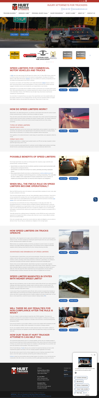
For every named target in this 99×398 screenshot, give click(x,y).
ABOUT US (81, 13)
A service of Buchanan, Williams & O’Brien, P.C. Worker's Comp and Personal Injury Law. (31, 396)
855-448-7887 (69, 371)
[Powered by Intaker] (88, 395)
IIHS (45, 295)
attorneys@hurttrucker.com (80, 9)
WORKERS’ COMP (24, 13)
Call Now (14, 34)
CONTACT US (91, 13)
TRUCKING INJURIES (9, 13)
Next (90, 55)
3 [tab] (51, 62)
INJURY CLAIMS (70, 13)
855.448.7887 (66, 9)
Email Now (24, 34)
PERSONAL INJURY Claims (40, 13)
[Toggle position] (92, 355)
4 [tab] (53, 62)
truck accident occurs (46, 173)
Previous (9, 55)
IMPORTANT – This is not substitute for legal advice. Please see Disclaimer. (28, 394)
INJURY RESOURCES (57, 13)
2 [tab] (49, 62)
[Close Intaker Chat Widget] (94, 355)
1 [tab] (47, 62)
